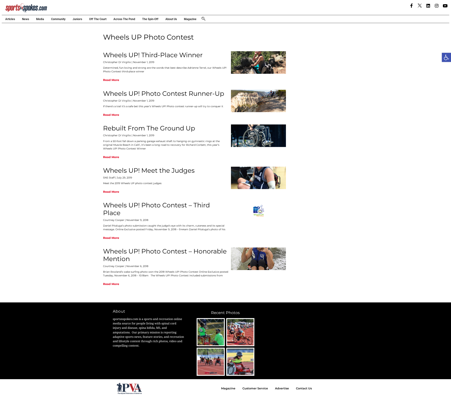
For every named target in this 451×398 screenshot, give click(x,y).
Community (58, 19)
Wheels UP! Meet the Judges (149, 170)
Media (40, 19)
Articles (10, 19)
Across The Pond (124, 19)
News (25, 19)
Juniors (77, 19)
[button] (446, 57)
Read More (111, 80)
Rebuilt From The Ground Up (149, 128)
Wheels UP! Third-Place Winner (153, 55)
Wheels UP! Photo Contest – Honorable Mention (165, 255)
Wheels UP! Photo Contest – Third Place (156, 209)
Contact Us (304, 388)
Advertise (282, 388)
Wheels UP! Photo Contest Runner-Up (163, 93)
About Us (171, 19)
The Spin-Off (150, 19)
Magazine (190, 19)
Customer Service (255, 388)
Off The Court (97, 19)
